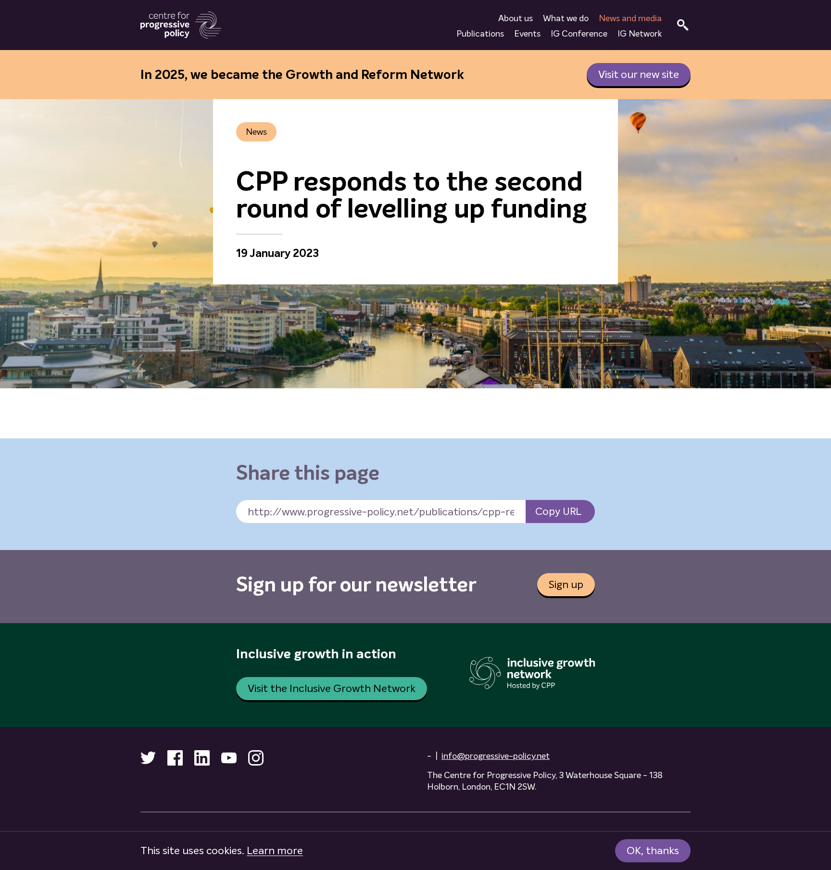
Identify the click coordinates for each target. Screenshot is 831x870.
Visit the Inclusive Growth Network (332, 688)
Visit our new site (638, 74)
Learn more (275, 850)
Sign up (566, 584)
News (256, 132)
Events (527, 33)
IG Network (639, 33)
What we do (566, 18)
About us (515, 18)
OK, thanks (653, 850)
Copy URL (558, 511)
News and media (630, 18)
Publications (480, 33)
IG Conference (579, 33)
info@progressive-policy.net (495, 756)
